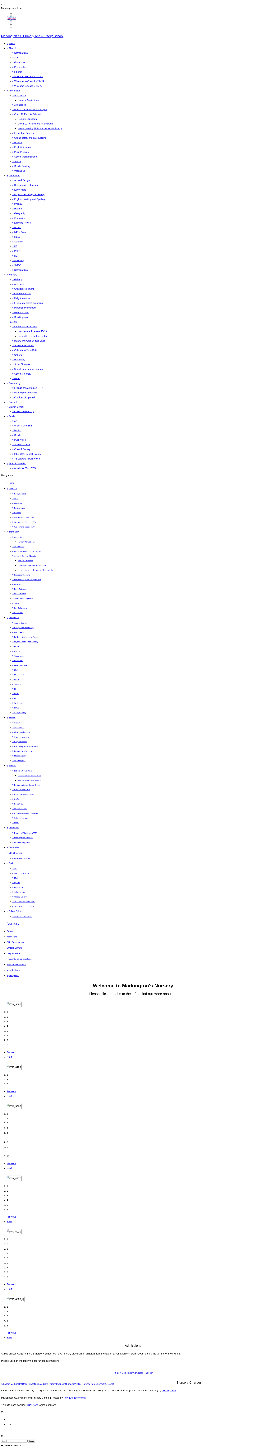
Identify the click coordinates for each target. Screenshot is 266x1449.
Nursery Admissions (28, 100)
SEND (17, 161)
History (18, 208)
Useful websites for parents (28, 369)
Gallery (18, 279)
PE (15, 246)
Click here (32, 1405)
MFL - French (21, 232)
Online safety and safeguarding (30, 138)
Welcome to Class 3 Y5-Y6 (28, 86)
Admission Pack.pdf (143, 1373)
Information (14, 90)
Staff (16, 57)
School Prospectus (24, 345)
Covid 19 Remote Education (28, 114)
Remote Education (27, 119)
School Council (22, 444)
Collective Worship (24, 411)
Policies (18, 142)
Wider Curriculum (23, 425)
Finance (18, 72)
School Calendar (22, 373)
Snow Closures (22, 364)
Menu (17, 378)
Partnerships (20, 67)
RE (15, 256)
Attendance (20, 105)
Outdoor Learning (23, 293)
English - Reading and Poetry (29, 194)
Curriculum (14, 175)
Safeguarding (21, 53)
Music (17, 237)
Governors (19, 62)
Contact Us (14, 402)
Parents (13, 322)
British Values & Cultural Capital (30, 109)
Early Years (20, 189)
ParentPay (19, 359)
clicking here (169, 1390)
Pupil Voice (20, 440)
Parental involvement (25, 307)
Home (12, 43)
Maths (17, 227)
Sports (17, 435)
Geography (20, 213)
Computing (19, 218)
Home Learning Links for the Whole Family (40, 128)
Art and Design (22, 180)
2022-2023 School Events (27, 454)
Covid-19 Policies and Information (35, 123)
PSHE (17, 251)
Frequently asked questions (28, 303)
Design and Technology (26, 185)
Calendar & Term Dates (26, 350)
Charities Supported (24, 397)
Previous (11, 1052)
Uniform (18, 355)
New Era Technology (74, 1397)
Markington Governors (25, 392)
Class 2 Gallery (22, 449)
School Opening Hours (26, 156)
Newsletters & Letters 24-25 (32, 336)
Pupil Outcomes (22, 147)
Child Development (24, 289)
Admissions (20, 95)
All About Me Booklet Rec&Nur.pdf (18, 1384)
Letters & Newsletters (25, 326)
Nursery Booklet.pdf (123, 1373)
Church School (16, 407)
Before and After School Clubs (29, 340)
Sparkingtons (21, 317)
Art (15, 421)
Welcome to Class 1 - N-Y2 (28, 76)
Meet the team (21, 312)
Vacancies (19, 171)
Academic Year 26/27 (25, 468)
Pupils (12, 416)
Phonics (18, 204)
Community (15, 383)
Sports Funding (22, 166)
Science (18, 241)
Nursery (13, 274)
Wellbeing (19, 260)
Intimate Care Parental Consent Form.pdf (55, 1384)
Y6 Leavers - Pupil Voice (27, 458)
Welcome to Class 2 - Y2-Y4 (29, 81)
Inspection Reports (24, 133)
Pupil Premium (21, 152)
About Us (13, 48)
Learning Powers (23, 222)
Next (9, 1057)
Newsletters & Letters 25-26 (32, 331)
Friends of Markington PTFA (28, 388)
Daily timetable (22, 298)
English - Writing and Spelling (29, 199)
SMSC (17, 265)
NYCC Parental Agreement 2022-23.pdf (94, 1384)
